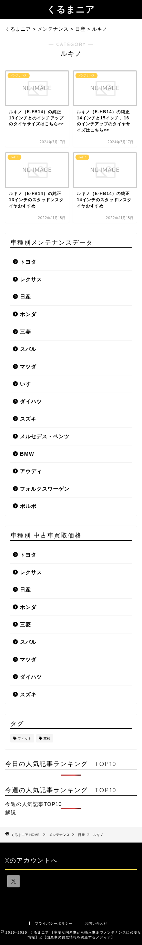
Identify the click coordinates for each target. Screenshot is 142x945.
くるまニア (71, 8)
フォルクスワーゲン (45, 489)
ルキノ (98, 835)
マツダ (28, 367)
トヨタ (28, 262)
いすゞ (28, 384)
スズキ (28, 419)
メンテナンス (59, 835)
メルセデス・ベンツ (45, 436)
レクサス (31, 279)
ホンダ (28, 314)
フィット (24, 738)
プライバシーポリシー (54, 923)
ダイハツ (31, 401)
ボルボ (28, 506)
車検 (46, 738)
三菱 (25, 332)
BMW (27, 454)
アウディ (31, 471)
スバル (28, 349)
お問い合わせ (96, 923)
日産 (25, 296)
